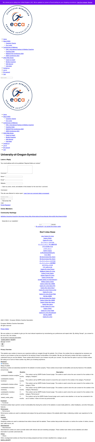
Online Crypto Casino (47, 273)
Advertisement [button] (5, 425)
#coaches (9, 216)
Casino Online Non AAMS (47, 284)
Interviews (9, 66)
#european (22, 216)
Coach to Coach (10, 60)
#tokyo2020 (52, 216)
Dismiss (90, 2)
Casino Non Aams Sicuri (47, 288)
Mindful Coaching (11, 62)
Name (3, 176)
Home (5, 39)
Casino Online (47, 238)
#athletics (4, 216)
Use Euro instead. (82, 2)
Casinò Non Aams (47, 304)
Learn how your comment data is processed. (36, 193)
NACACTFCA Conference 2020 (15, 53)
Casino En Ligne (47, 240)
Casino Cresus (47, 250)
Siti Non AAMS (47, 296)
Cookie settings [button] (5, 339)
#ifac (30, 216)
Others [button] (3, 434)
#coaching (15, 216)
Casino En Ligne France (47, 269)
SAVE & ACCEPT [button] (6, 440)
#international (36, 216)
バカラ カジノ (47, 248)
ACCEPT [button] (13, 339)
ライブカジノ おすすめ (47, 242)
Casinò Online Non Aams (47, 302)
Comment (4, 173)
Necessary (5, 363)
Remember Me (6, 201)
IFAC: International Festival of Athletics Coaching (20, 49)
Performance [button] (4, 409)
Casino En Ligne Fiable (47, 310)
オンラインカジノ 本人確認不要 (47, 244)
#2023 (65, 216)
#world (61, 216)
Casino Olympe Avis (47, 277)
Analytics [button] (3, 417)
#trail (57, 216)
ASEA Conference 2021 (13, 55)
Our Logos (9, 45)
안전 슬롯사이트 (47, 267)
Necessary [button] (4, 361)
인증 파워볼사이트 (47, 246)
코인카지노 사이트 (47, 265)
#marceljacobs (44, 216)
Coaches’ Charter (11, 43)
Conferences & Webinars (10, 47)
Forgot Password (5, 205)
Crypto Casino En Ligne (47, 306)
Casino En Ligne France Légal (47, 290)
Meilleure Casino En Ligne (47, 271)
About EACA (6, 41)
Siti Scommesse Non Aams (47, 257)
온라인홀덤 (47, 255)
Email (3, 180)
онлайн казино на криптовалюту (47, 279)
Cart (4, 74)
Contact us (6, 68)
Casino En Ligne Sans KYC (47, 286)
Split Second (9, 64)
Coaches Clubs (10, 51)
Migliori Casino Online (47, 281)
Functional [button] (4, 401)
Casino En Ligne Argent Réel (47, 294)
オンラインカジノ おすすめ (47, 261)
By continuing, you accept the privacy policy (48, 226)
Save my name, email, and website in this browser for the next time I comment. (25, 186)
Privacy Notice (5, 329)
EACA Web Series (8, 58)
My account (6, 72)
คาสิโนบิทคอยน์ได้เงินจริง (47, 253)
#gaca (27, 216)
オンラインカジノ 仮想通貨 (47, 263)
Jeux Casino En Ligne (47, 236)
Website (3, 183)
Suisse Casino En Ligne (47, 275)
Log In (5, 70)
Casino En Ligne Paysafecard (47, 312)
